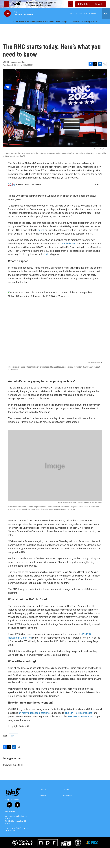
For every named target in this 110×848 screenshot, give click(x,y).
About (43, 790)
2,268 (45, 254)
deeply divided (68, 243)
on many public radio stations (34, 712)
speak (41, 230)
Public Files (67, 796)
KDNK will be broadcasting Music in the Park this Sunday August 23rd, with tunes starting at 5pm (55, 22)
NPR (13, 736)
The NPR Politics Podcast (78, 712)
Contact (66, 790)
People (43, 796)
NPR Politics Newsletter (80, 716)
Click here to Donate (91, 4)
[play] (7, 13)
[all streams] (106, 13)
